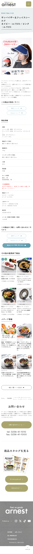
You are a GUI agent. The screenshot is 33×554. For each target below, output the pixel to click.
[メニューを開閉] (28, 4)
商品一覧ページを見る (15, 387)
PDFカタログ (16, 488)
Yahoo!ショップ (15, 113)
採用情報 (9, 532)
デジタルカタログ (15, 479)
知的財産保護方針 (12, 539)
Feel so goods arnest (9, 4)
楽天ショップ (15, 108)
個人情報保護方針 (12, 535)
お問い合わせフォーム (15, 425)
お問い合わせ (18, 532)
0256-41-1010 (18, 432)
